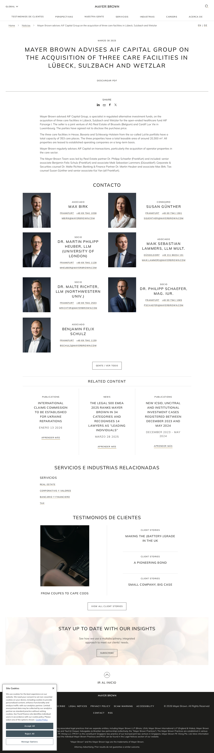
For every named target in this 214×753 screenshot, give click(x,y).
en (199, 25)
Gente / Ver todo (107, 365)
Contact (99, 713)
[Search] (206, 6)
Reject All (29, 734)
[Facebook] (110, 105)
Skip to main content (14, 2)
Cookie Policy (42, 720)
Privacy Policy (100, 706)
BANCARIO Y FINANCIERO (55, 497)
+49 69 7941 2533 (86, 303)
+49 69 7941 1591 (172, 213)
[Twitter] (115, 105)
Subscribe (107, 653)
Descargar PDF (107, 80)
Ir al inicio (107, 682)
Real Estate (47, 484)
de (205, 25)
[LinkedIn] (98, 105)
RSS (110, 713)
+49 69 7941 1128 (86, 262)
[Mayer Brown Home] (107, 6)
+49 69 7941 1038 (86, 213)
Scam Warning (123, 706)
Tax (42, 503)
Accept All (29, 726)
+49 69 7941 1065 (172, 300)
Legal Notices (78, 706)
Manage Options (29, 741)
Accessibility (145, 706)
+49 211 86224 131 (173, 255)
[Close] (53, 688)
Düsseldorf (152, 255)
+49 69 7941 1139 (86, 340)
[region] (29, 717)
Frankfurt (67, 213)
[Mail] (104, 105)
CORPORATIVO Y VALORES (55, 490)
